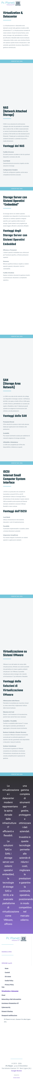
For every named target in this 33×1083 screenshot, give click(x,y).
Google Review (16, 1071)
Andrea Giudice (16, 1077)
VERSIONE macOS (7, 963)
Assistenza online (7, 952)
